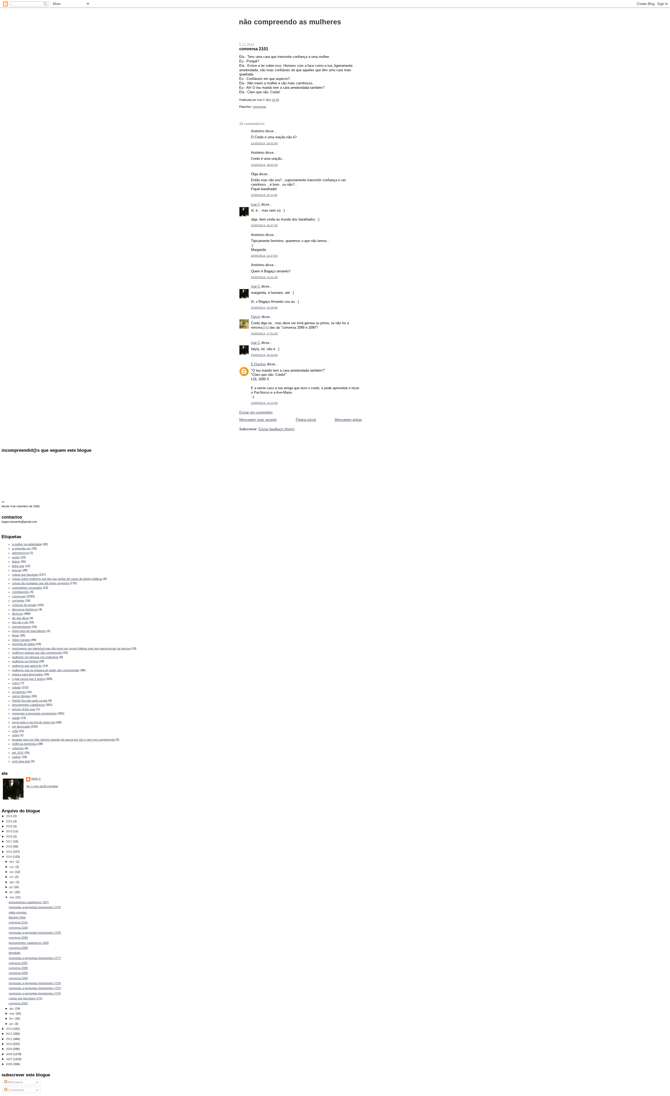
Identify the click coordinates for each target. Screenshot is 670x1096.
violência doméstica (24, 743)
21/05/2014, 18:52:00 (264, 143)
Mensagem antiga (348, 420)
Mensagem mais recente (258, 420)
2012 (9, 1033)
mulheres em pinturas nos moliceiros (35, 657)
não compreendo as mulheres (290, 22)
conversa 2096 (18, 968)
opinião (16, 687)
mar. (12, 1013)
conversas (259, 106)
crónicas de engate (24, 605)
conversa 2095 (18, 972)
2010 (9, 1043)
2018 (9, 836)
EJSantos (258, 364)
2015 (9, 851)
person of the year (23, 709)
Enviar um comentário (255, 412)
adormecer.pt (20, 552)
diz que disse (20, 618)
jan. (12, 1023)
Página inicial (306, 420)
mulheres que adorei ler (27, 665)
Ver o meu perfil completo (42, 786)
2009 (9, 1048)
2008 (9, 1054)
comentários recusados (27, 587)
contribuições (20, 591)
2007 (9, 1059)
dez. (12, 861)
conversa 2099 (18, 937)
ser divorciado (21, 726)
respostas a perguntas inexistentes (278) (35, 932)
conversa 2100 (18, 927)
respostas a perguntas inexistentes (34, 713)
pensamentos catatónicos (28, 704)
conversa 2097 (18, 963)
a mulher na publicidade (27, 544)
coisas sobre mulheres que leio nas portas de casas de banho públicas (57, 578)
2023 (9, 821)
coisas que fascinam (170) (25, 998)
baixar (16, 561)
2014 (9, 856)
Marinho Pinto (17, 917)
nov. (12, 866)
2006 (9, 1064)
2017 (9, 841)
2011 (9, 1038)
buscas (16, 570)
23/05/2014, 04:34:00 (264, 355)
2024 (9, 816)
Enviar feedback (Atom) (276, 429)
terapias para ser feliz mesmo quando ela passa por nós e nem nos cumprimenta (63, 739)
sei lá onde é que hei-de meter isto (33, 722)
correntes (18, 600)
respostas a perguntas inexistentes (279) (35, 907)
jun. (12, 892)
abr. (12, 1008)
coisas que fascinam (25, 574)
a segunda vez (21, 548)
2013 (9, 1028)
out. (12, 871)
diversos (17, 613)
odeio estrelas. (18, 912)
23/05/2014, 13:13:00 (264, 402)
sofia (15, 730)
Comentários (15, 1090)
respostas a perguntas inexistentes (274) (35, 993)
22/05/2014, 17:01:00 (264, 333)
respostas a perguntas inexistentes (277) (35, 958)
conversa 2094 (18, 978)
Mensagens (15, 1082)
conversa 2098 (18, 947)
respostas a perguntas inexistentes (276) (35, 983)
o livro (16, 683)
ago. (12, 882)
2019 (9, 831)
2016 (9, 846)
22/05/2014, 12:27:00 (264, 255)
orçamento (19, 691)
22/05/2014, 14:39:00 (264, 307)
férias (15, 635)
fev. (12, 1018)
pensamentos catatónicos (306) (29, 942)
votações (18, 748)
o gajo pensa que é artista (28, 678)
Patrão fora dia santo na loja (29, 700)
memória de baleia (23, 644)
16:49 (275, 99)
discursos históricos (25, 609)
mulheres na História (25, 661)
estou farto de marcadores (29, 630)
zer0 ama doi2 (21, 761)
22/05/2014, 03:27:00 (264, 225)
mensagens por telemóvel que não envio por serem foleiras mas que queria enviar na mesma (71, 648)
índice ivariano (21, 639)
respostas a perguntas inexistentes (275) (35, 988)
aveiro (16, 557)
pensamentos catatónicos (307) (29, 902)
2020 (9, 826)
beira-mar (18, 566)
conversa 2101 (253, 48)
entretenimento (21, 626)
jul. (11, 887)
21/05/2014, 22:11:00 (264, 195)
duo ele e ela (20, 622)
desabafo (14, 952)
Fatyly (255, 317)
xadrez (16, 756)
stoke (15, 735)
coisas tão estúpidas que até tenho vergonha (40, 583)
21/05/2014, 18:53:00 (264, 164)
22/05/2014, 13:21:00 (264, 277)
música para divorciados (27, 674)
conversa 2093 (18, 1003)
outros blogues (21, 696)
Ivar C (255, 204)
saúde (16, 717)
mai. (12, 897)
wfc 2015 (18, 752)
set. (12, 876)
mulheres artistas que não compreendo (37, 652)
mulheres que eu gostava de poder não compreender (46, 670)
